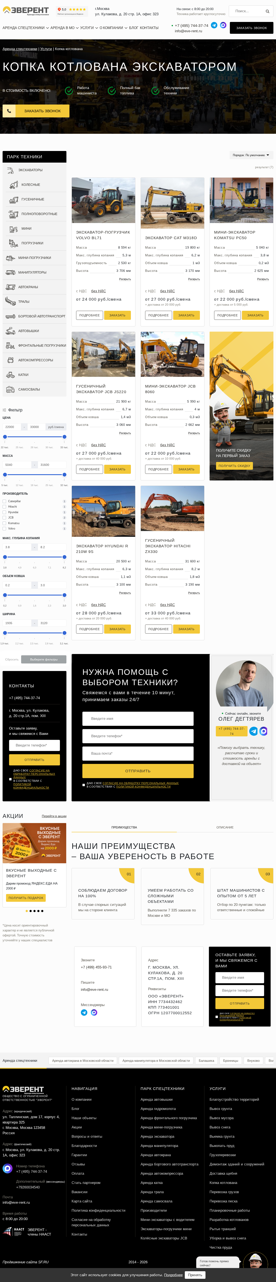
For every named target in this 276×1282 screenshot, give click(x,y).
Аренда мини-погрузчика (161, 1127)
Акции (77, 1127)
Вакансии (80, 1192)
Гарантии (79, 1155)
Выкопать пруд (222, 1146)
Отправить (34, 760)
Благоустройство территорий (234, 1099)
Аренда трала (152, 1192)
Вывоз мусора (222, 1118)
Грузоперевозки (223, 1155)
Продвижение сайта (26, 1262)
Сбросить (12, 659)
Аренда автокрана (156, 1155)
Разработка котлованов (229, 1220)
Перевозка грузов (224, 1192)
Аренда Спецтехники (24, 28)
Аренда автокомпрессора (162, 1173)
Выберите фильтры (44, 659)
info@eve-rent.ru (188, 31)
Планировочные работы (230, 1210)
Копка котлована (223, 1183)
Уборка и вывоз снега (228, 1238)
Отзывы (78, 1164)
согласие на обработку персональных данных (34, 774)
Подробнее (89, 315)
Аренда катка (152, 1183)
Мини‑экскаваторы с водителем (167, 1220)
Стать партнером (86, 1183)
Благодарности (84, 1146)
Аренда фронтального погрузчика (169, 1118)
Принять (195, 1275)
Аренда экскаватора (157, 1136)
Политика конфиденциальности (98, 1210)
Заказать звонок (251, 28)
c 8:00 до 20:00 (15, 1219)
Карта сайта (82, 1201)
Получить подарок (26, 898)
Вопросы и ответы (87, 1136)
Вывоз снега (220, 1127)
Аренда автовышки (157, 1099)
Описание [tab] (225, 827)
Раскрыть (125, 279)
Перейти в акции (54, 816)
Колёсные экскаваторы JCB (164, 1238)
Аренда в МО (62, 28)
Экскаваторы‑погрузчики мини (166, 1229)
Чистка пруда (221, 1247)
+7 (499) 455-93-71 (96, 967)
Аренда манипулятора (159, 1146)
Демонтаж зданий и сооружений (237, 1164)
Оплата (78, 1173)
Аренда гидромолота (158, 1109)
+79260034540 (21, 1187)
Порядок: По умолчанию (249, 155)
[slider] (5, 436)
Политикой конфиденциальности (143, 786)
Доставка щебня (223, 1173)
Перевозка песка (223, 1201)
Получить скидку (234, 466)
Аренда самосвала (156, 1201)
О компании (111, 28)
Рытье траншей (223, 1229)
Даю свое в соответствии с (34, 779)
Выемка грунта (222, 1136)
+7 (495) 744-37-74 (191, 25)
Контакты (149, 28)
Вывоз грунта (221, 1109)
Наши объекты (84, 1118)
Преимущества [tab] (124, 827)
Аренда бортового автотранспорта (169, 1164)
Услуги (87, 28)
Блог (133, 28)
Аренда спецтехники (20, 49)
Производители (154, 1210)
